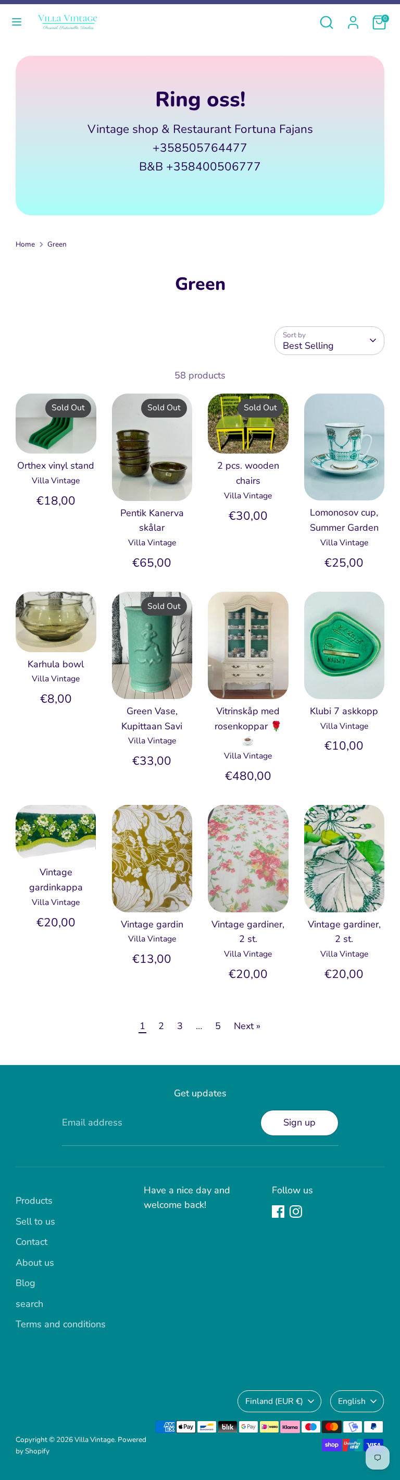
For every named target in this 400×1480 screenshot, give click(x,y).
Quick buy (56, 435)
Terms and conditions (61, 1324)
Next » (247, 1026)
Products (34, 1200)
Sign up (299, 1122)
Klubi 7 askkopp (344, 711)
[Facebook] (278, 1211)
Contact (31, 1242)
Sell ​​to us (35, 1221)
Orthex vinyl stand (55, 465)
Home (25, 244)
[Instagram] (296, 1211)
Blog (25, 1283)
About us (35, 1262)
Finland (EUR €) (274, 1401)
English (352, 1401)
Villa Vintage (94, 1440)
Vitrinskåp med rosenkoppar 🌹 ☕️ (248, 726)
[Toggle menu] (16, 22)
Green (57, 244)
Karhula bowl (56, 664)
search (29, 1304)
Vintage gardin (152, 924)
